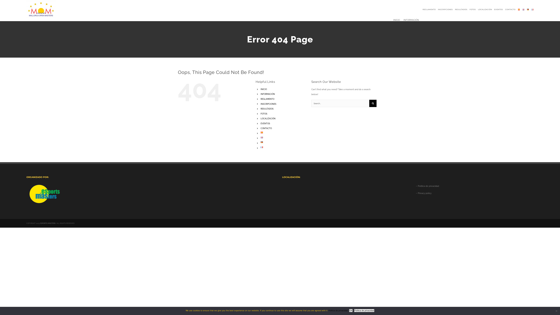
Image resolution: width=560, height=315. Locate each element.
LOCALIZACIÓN (268, 118)
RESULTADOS (267, 109)
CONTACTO (266, 128)
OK (350, 310)
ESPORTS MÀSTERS (47, 223)
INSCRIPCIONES (268, 104)
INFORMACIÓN (268, 94)
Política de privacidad (338, 310)
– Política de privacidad (427, 186)
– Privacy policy (424, 193)
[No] (556, 310)
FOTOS (264, 114)
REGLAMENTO (267, 99)
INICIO (264, 89)
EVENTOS (265, 123)
